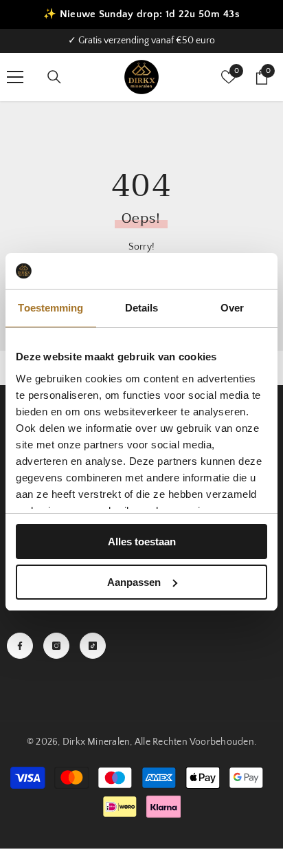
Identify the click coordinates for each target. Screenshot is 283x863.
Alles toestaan (142, 541)
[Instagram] (56, 646)
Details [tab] (142, 308)
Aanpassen (134, 582)
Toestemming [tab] (50, 308)
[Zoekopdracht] (54, 77)
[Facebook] (20, 646)
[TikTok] (93, 646)
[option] (141, 41)
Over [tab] (232, 308)
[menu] (15, 77)
